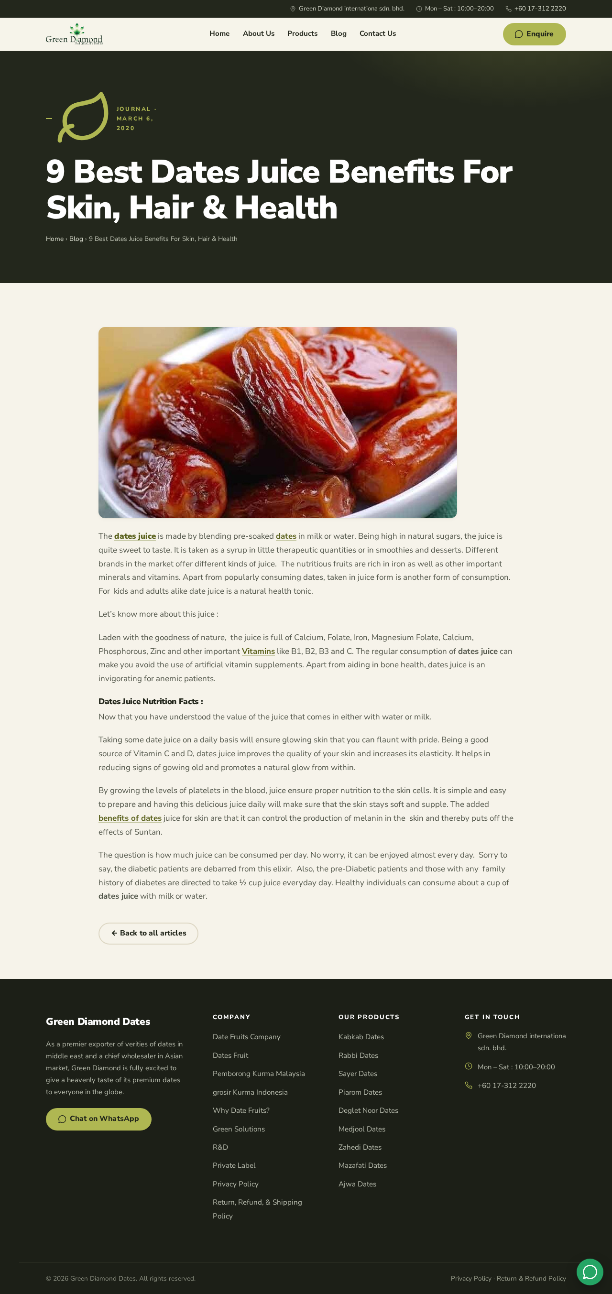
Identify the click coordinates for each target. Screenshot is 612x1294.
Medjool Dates (362, 1129)
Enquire (540, 34)
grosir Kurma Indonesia (250, 1092)
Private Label (234, 1165)
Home (219, 33)
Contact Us (378, 33)
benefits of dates (130, 818)
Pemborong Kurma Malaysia (259, 1073)
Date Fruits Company (247, 1037)
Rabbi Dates (358, 1055)
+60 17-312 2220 (540, 8)
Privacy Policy (236, 1184)
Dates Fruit (230, 1055)
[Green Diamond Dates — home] (74, 34)
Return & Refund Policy (531, 1278)
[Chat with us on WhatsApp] (590, 1272)
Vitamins (258, 651)
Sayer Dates (358, 1073)
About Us (258, 33)
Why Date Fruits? (241, 1110)
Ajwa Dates (357, 1184)
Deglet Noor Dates (368, 1110)
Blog (339, 33)
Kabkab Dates (361, 1037)
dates (286, 536)
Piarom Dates (360, 1092)
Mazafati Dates (363, 1165)
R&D (220, 1147)
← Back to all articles (148, 933)
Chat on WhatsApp (105, 1118)
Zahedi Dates (360, 1147)
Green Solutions (239, 1129)
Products (302, 33)
